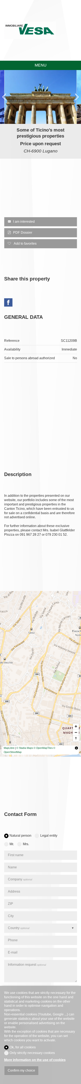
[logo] (30, 30)
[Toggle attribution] (76, 748)
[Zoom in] (76, 726)
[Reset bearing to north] (76, 738)
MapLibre (9, 748)
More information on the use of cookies (35, 1060)
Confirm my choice (21, 1070)
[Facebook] (8, 303)
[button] (4, 97)
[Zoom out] (76, 732)
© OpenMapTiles (43, 748)
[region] (40, 674)
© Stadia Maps (24, 748)
